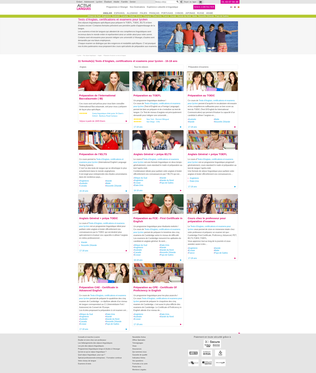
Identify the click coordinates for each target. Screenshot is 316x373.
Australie (116, 16)
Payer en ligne (190, 2)
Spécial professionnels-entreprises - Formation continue (100, 358)
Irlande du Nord (184, 16)
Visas (134, 346)
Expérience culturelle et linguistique (162, 7)
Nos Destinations (137, 7)
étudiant (108, 2)
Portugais (167, 13)
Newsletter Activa (139, 337)
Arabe (209, 13)
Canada (124, 16)
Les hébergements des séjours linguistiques (95, 343)
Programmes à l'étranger (117, 7)
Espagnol (119, 13)
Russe (200, 13)
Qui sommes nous (139, 352)
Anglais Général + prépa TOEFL (207, 154)
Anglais (107, 13)
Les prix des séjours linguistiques (91, 346)
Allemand (132, 13)
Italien (143, 13)
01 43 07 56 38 (230, 1)
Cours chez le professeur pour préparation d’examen (207, 220)
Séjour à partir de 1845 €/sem (92, 121)
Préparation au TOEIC (201, 95)
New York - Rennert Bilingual (158, 119)
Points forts (136, 367)
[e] (235, 7)
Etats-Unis (157, 16)
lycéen (99, 2)
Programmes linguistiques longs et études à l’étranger (99, 349)
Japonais (190, 13)
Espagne (147, 16)
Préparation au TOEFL (147, 95)
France (166, 16)
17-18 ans (138, 127)
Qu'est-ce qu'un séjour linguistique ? (92, 352)
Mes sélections (200, 2)
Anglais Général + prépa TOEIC (98, 218)
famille (124, 2)
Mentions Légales (139, 370)
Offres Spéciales (138, 340)
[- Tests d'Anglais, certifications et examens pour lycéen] (158, 81)
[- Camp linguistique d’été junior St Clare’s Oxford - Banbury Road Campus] (103, 81)
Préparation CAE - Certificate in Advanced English (98, 289)
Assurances (136, 349)
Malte (194, 16)
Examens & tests (84, 364)
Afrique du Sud (94, 16)
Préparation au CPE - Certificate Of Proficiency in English (155, 289)
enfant (79, 2)
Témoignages (137, 343)
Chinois (179, 13)
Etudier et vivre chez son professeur (92, 340)
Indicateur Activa (138, 358)
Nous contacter (204, 7)
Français (154, 13)
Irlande (173, 16)
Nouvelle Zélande (206, 16)
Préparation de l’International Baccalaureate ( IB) (97, 97)
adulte (116, 2)
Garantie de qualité (139, 355)
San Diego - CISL (153, 122)
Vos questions (137, 361)
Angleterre (106, 16)
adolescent (89, 2)
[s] (238, 7)
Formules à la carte (140, 364)
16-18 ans (83, 191)
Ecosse (139, 16)
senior (133, 2)
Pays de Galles (221, 16)
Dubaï (132, 16)
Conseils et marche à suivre (89, 337)
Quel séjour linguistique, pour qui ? (91, 355)
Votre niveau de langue (87, 361)
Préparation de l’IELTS (93, 154)
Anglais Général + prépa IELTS (152, 154)
